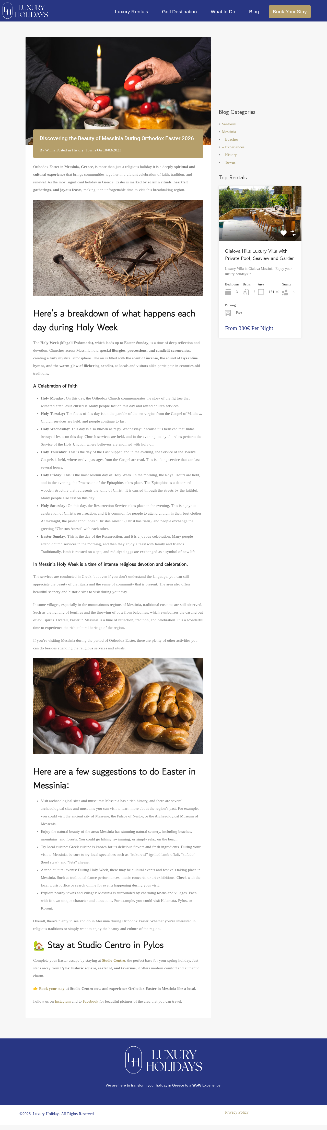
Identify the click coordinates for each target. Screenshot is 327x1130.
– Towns (229, 162)
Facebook (90, 1001)
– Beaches (230, 139)
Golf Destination (179, 11)
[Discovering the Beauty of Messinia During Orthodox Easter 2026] (118, 91)
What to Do (223, 11)
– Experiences (233, 147)
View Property (260, 230)
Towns (91, 150)
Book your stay (52, 989)
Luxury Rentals (131, 11)
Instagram (63, 1001)
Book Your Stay (290, 11)
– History (229, 155)
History (78, 150)
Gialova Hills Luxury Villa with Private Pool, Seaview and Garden (260, 255)
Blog (254, 11)
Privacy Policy (237, 1112)
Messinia (229, 132)
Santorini (229, 124)
